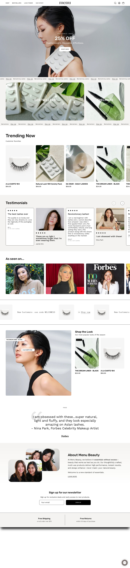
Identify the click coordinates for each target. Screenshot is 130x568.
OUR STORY (59, 545)
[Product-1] (25, 343)
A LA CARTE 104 (13, 184)
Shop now (15, 79)
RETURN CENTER (79, 541)
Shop (45, 104)
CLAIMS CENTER (79, 545)
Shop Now (65, 49)
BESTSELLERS (60, 539)
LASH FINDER (60, 542)
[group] (65, 166)
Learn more (72, 476)
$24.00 (98, 186)
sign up (78, 502)
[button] (115, 3)
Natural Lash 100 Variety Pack (49, 184)
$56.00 (8, 186)
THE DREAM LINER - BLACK (108, 184)
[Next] (122, 203)
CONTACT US (78, 548)
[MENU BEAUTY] (65, 3)
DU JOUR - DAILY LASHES (77, 184)
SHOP (57, 536)
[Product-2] (28, 345)
